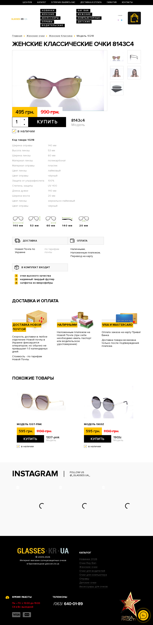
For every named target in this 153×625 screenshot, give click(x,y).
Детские (84, 21)
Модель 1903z (94, 424)
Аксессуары (50, 18)
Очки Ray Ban (87, 563)
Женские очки (88, 567)
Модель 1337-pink (29, 424)
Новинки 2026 (88, 559)
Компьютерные (89, 18)
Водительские (52, 25)
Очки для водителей (92, 570)
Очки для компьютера (93, 574)
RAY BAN (83, 10)
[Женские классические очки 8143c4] (59, 80)
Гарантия (112, 2)
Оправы (47, 21)
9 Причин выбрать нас (63, 2)
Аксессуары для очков (93, 586)
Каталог (41, 2)
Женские (48, 14)
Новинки (48, 10)
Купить (47, 122)
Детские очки (87, 582)
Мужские (84, 14)
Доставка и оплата (91, 2)
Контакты (127, 2)
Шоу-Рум (27, 2)
